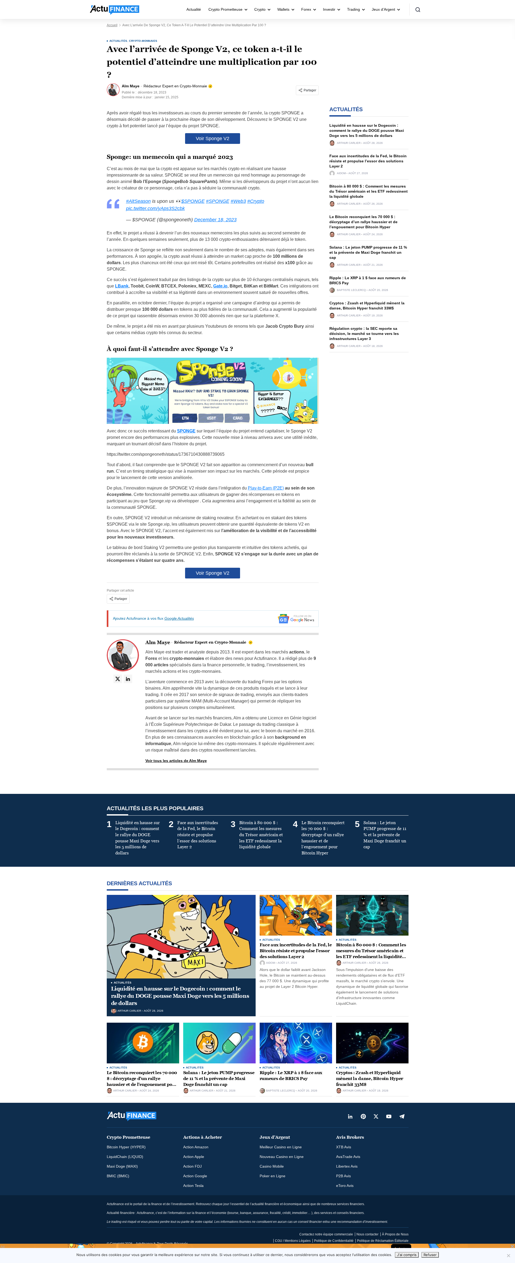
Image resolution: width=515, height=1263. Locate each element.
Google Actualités (179, 618)
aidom (341, 173)
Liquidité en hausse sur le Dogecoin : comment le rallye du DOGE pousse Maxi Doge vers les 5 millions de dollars (366, 130)
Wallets (283, 9)
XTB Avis (343, 1147)
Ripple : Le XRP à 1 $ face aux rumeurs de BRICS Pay (291, 1075)
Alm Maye (157, 642)
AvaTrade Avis (348, 1156)
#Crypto (255, 201)
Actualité (193, 9)
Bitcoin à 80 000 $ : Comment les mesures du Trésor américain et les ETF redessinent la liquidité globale (368, 191)
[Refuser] (508, 1255)
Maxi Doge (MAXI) (122, 1166)
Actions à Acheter (202, 1137)
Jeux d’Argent (383, 9)
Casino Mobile (272, 1166)
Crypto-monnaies (143, 40)
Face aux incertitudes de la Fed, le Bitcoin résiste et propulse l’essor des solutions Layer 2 (368, 161)
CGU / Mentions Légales (293, 1241)
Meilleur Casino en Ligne (281, 1147)
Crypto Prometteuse (225, 9)
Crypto (260, 9)
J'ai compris (407, 1255)
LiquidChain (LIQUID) (125, 1156)
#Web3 (238, 201)
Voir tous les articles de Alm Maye (176, 760)
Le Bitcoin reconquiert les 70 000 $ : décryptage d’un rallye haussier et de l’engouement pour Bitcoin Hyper (363, 222)
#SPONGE (217, 201)
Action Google (195, 1176)
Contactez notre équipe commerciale (326, 1234)
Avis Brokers (350, 1137)
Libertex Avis (347, 1166)
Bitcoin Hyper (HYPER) (126, 1147)
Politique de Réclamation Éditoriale (383, 1241)
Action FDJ (192, 1166)
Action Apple (193, 1156)
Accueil (112, 25)
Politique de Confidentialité (334, 1241)
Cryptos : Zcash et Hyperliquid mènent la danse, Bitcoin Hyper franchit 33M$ (369, 1078)
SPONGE (186, 431)
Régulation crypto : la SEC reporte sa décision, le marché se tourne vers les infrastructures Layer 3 (364, 333)
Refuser (430, 1255)
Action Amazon (195, 1147)
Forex (306, 9)
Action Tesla (193, 1185)
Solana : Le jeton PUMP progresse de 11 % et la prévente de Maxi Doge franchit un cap (368, 252)
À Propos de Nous (395, 1234)
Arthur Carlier (348, 143)
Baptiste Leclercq (351, 290)
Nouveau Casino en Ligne (282, 1156)
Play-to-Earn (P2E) (266, 488)
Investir (329, 9)
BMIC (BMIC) (118, 1176)
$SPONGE (193, 201)
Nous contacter (367, 1234)
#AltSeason (138, 201)
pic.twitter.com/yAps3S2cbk (155, 208)
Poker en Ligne (272, 1176)
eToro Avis (345, 1185)
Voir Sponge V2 (212, 138)
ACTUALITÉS (118, 40)
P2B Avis (343, 1176)
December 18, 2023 (215, 219)
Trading (353, 9)
